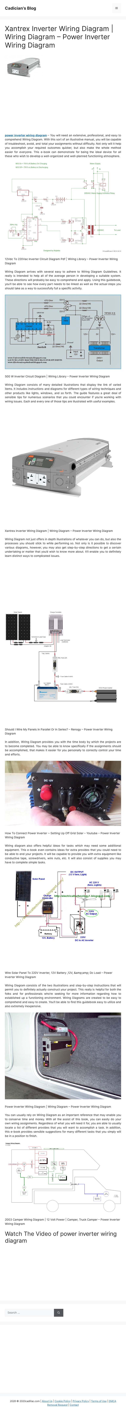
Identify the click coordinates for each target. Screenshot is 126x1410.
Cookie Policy (63, 1401)
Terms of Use (99, 1401)
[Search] (58, 1313)
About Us (47, 1401)
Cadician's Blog (20, 8)
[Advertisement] (63, 107)
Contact (74, 1404)
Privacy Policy (81, 1401)
